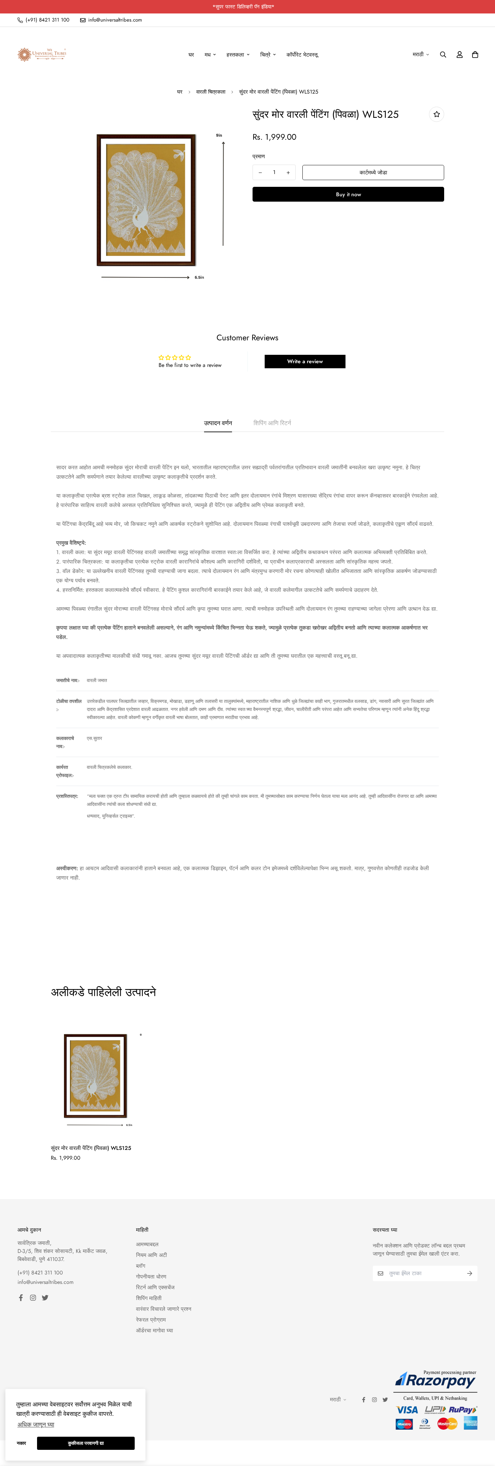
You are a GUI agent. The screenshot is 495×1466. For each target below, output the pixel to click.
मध (207, 55)
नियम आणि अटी (151, 1255)
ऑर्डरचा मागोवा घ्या (154, 1330)
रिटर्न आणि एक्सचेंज (155, 1287)
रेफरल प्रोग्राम (151, 1320)
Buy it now (348, 194)
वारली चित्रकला (210, 92)
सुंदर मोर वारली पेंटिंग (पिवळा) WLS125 (91, 1148)
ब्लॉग (140, 1266)
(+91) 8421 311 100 (40, 1272)
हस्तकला (235, 55)
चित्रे (265, 55)
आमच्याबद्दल (147, 1244)
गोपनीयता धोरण (151, 1277)
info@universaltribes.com (45, 1282)
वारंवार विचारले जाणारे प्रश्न (163, 1309)
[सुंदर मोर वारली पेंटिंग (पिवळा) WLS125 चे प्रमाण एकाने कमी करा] (260, 172)
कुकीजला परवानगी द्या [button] (86, 1443)
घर (191, 55)
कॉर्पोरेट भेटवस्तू (302, 55)
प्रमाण (259, 156)
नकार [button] (21, 1443)
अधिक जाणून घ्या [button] (36, 1424)
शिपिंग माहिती (149, 1298)
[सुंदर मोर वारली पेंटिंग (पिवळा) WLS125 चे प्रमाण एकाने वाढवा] (288, 172)
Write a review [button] (305, 361)
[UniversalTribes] (42, 54)
